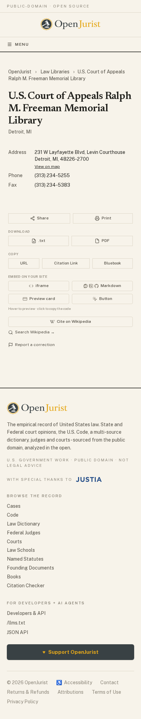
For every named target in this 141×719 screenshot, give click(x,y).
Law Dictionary (23, 524)
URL (24, 263)
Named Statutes (25, 559)
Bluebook (112, 263)
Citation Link (66, 263)
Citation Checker (25, 585)
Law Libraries (54, 71)
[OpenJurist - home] (70, 24)
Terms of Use (106, 692)
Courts (14, 541)
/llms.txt (16, 622)
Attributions (70, 692)
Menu (22, 44)
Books (14, 576)
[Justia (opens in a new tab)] (89, 479)
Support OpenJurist (70, 652)
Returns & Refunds (28, 692)
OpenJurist (20, 71)
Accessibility (74, 682)
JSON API (17, 632)
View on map (47, 166)
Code (12, 515)
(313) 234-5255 (52, 175)
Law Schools (21, 550)
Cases (14, 506)
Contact (109, 682)
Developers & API (26, 613)
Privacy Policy (22, 701)
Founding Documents (30, 568)
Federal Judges (23, 532)
